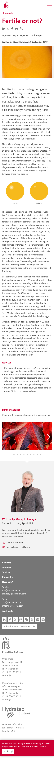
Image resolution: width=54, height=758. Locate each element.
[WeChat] (26, 619)
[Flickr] (43, 619)
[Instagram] (21, 619)
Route (5, 675)
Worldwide (7, 611)
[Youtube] (32, 619)
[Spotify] (37, 619)
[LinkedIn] (4, 28)
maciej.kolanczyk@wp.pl (18, 547)
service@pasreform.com (14, 593)
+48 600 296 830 (15, 542)
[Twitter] (9, 28)
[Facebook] (13, 28)
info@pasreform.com (12, 605)
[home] (6, 4)
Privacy (43, 746)
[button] (49, 5)
